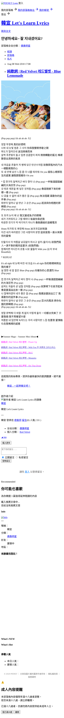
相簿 (9, 51)
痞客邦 (17, 420)
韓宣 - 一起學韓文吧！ (19, 386)
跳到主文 (6, 31)
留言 (24, 420)
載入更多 (6, 443)
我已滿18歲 (7, 712)
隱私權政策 (53, 674)
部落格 (10, 55)
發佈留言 (6, 461)
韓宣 (3, 403)
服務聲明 (32, 677)
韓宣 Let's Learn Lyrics (25, 23)
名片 (9, 59)
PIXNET (14, 674)
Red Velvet (25, 432)
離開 (17, 712)
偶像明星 (25, 46)
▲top (4, 437)
